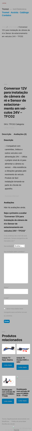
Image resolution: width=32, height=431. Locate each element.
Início (4, 27)
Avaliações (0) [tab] (20, 134)
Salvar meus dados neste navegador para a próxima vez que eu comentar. (15, 312)
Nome (6, 287)
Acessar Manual (12, 196)
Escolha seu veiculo (8, 424)
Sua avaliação (9, 246)
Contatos (6, 15)
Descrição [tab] (6, 134)
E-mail (6, 298)
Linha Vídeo (12, 27)
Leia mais (8, 365)
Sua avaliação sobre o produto (14, 251)
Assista (14, 12)
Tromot (5, 9)
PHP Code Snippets (9, 430)
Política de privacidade (19, 421)
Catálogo (24, 12)
